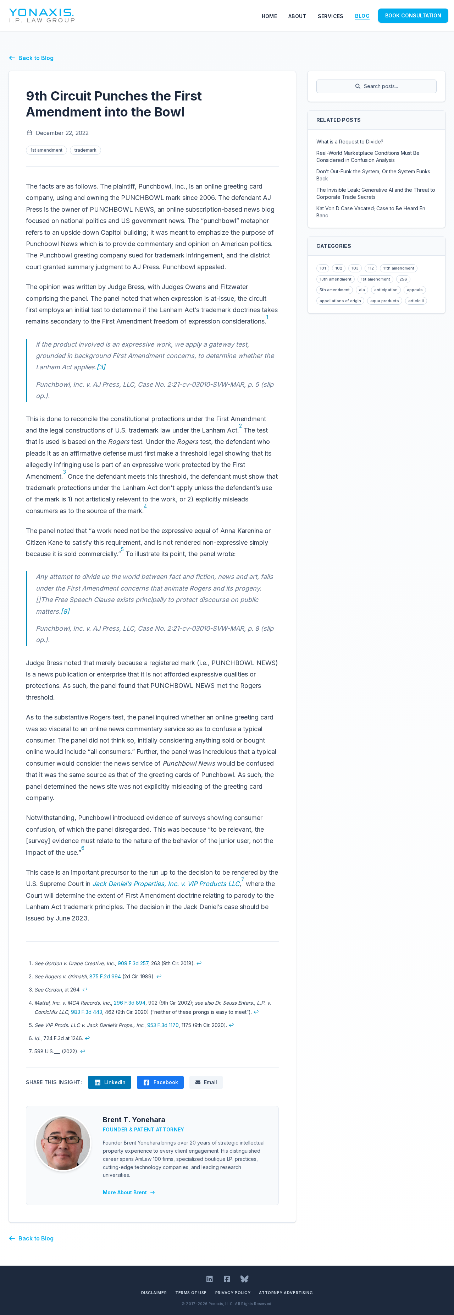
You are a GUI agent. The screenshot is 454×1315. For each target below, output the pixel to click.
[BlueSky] (244, 1279)
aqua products (384, 300)
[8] (65, 611)
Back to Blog (36, 57)
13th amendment (335, 279)
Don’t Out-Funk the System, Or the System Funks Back (373, 174)
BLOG (362, 16)
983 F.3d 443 (86, 1012)
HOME (269, 16)
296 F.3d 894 (129, 1003)
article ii (416, 300)
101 (323, 268)
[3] (100, 367)
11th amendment (398, 268)
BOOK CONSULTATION (413, 15)
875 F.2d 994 (105, 976)
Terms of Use (191, 1292)
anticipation (386, 289)
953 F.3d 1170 (163, 1025)
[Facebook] (227, 1279)
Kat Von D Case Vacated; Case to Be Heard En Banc (370, 211)
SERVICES (331, 16)
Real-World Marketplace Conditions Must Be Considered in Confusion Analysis (368, 156)
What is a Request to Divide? (349, 141)
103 (355, 268)
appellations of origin (340, 300)
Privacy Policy (233, 1292)
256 (403, 279)
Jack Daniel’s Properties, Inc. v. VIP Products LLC (165, 883)
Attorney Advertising (286, 1292)
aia (362, 289)
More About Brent (125, 1192)
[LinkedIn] (209, 1279)
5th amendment (335, 289)
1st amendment (46, 150)
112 (371, 268)
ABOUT (297, 16)
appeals (415, 289)
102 (338, 268)
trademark (85, 150)
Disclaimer (154, 1292)
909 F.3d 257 (133, 963)
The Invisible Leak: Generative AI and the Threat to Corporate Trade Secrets (375, 193)
